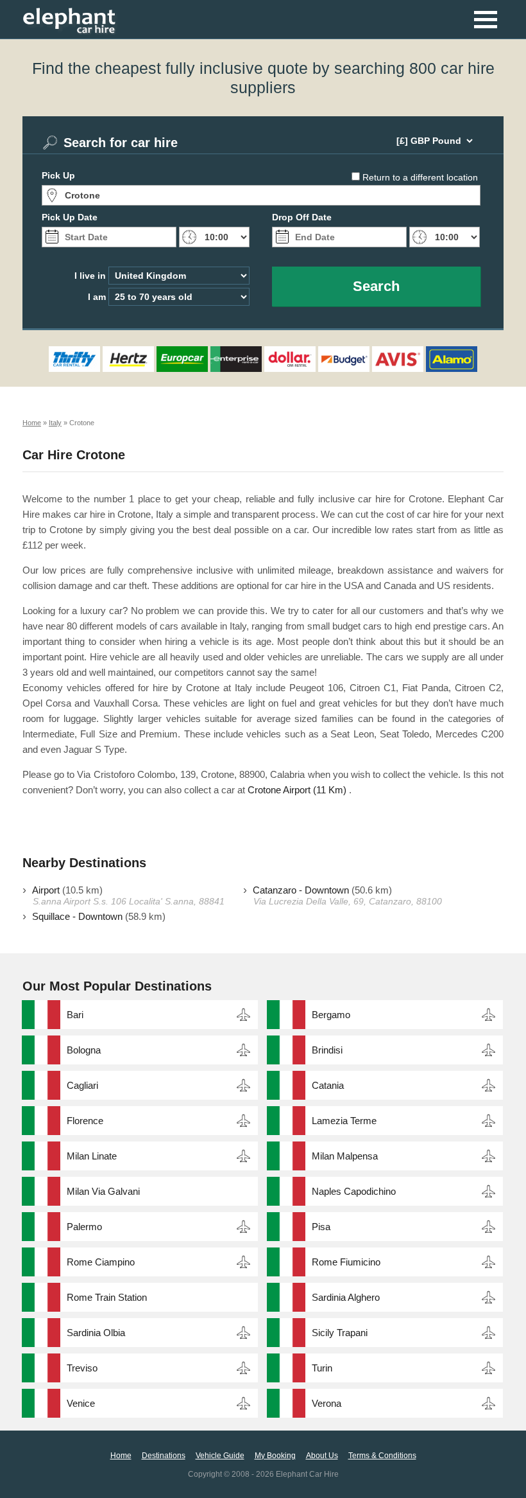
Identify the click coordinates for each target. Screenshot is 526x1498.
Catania (328, 1085)
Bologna (84, 1049)
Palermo (84, 1226)
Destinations (163, 1455)
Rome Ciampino (101, 1261)
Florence (85, 1120)
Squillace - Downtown (77, 916)
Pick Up (58, 175)
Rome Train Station (107, 1297)
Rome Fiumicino (346, 1261)
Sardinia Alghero (346, 1297)
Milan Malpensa (345, 1155)
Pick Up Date (70, 217)
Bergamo (331, 1014)
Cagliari (82, 1085)
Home (121, 1455)
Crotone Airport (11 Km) (297, 789)
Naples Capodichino (354, 1191)
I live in (90, 275)
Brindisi (327, 1049)
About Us (322, 1455)
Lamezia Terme (344, 1120)
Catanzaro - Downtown (301, 890)
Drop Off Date (302, 217)
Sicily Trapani (340, 1332)
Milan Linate (92, 1155)
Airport (46, 890)
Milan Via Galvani (103, 1191)
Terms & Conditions (382, 1455)
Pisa (321, 1226)
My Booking (275, 1455)
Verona (326, 1403)
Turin (322, 1367)
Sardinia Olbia (96, 1332)
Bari (75, 1014)
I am (97, 297)
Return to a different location (420, 177)
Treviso (82, 1367)
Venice (81, 1403)
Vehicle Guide (220, 1455)
